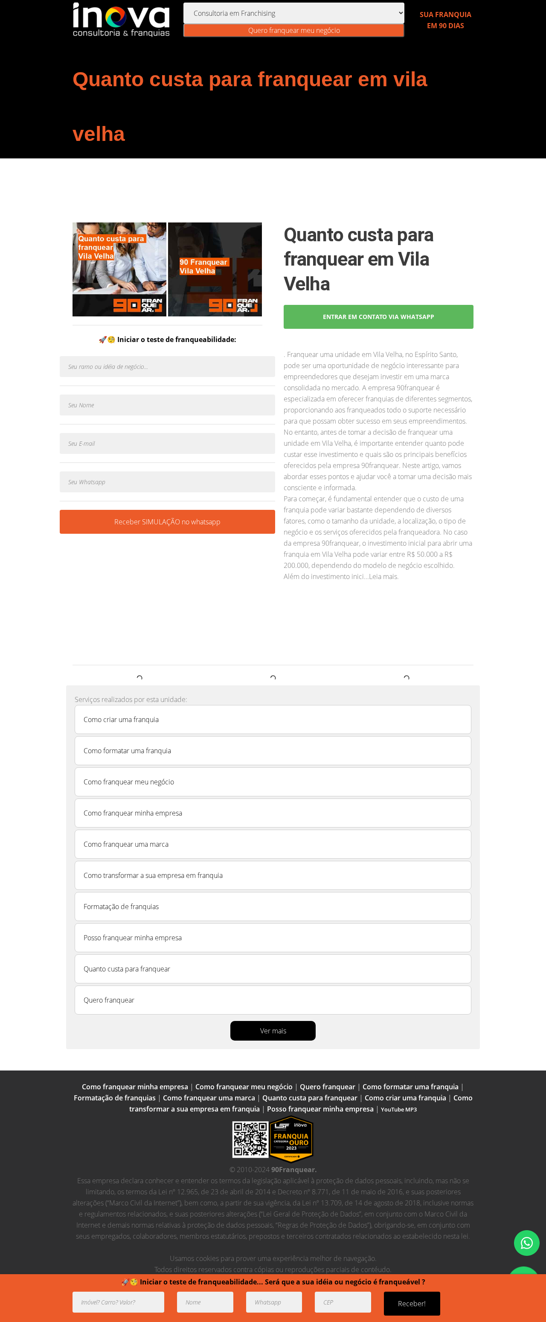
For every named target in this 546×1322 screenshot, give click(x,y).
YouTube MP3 (399, 1109)
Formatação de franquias (121, 906)
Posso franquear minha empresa (133, 937)
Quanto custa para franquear (127, 969)
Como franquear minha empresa (133, 813)
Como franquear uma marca (126, 844)
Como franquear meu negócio (129, 782)
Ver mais (273, 1030)
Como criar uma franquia (121, 719)
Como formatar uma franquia (127, 750)
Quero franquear (109, 1000)
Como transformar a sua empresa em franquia (153, 875)
